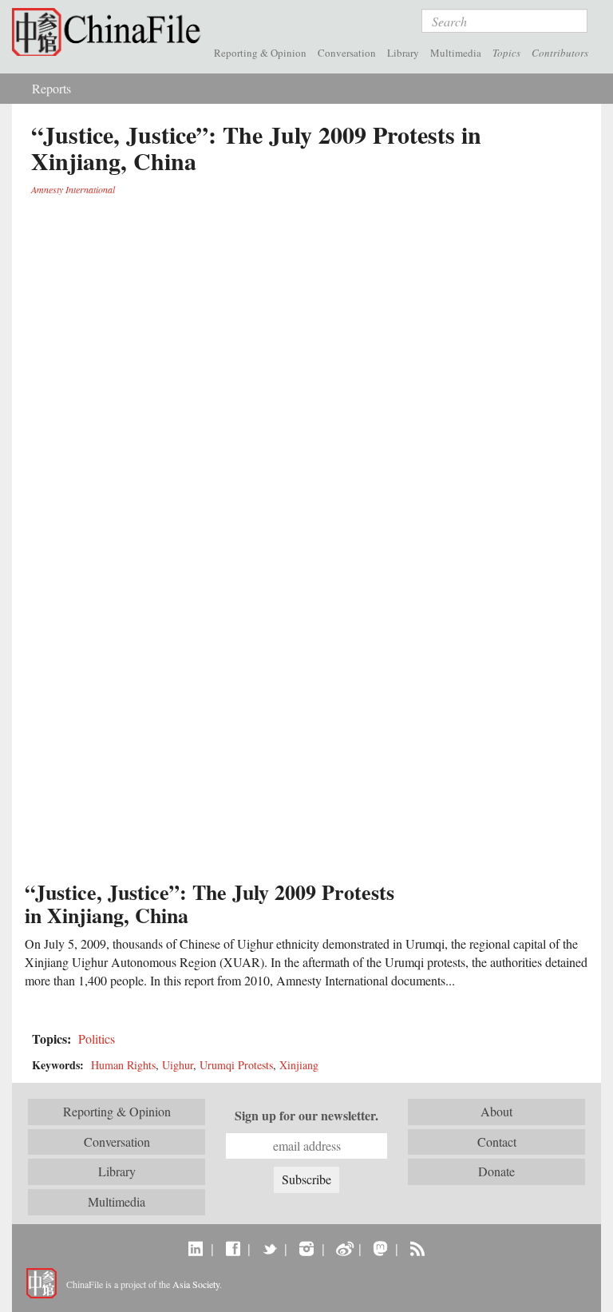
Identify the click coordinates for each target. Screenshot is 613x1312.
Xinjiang (298, 1064)
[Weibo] (344, 1248)
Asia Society (195, 1284)
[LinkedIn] (196, 1248)
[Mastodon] (380, 1248)
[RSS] (417, 1248)
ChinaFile (110, 32)
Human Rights (123, 1064)
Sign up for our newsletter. (306, 1115)
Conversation (347, 53)
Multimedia (455, 53)
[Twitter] (269, 1248)
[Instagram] (306, 1248)
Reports (51, 88)
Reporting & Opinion (260, 53)
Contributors (560, 53)
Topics (506, 53)
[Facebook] (233, 1248)
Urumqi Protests (236, 1064)
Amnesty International (73, 189)
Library (403, 53)
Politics (96, 1038)
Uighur (177, 1064)
